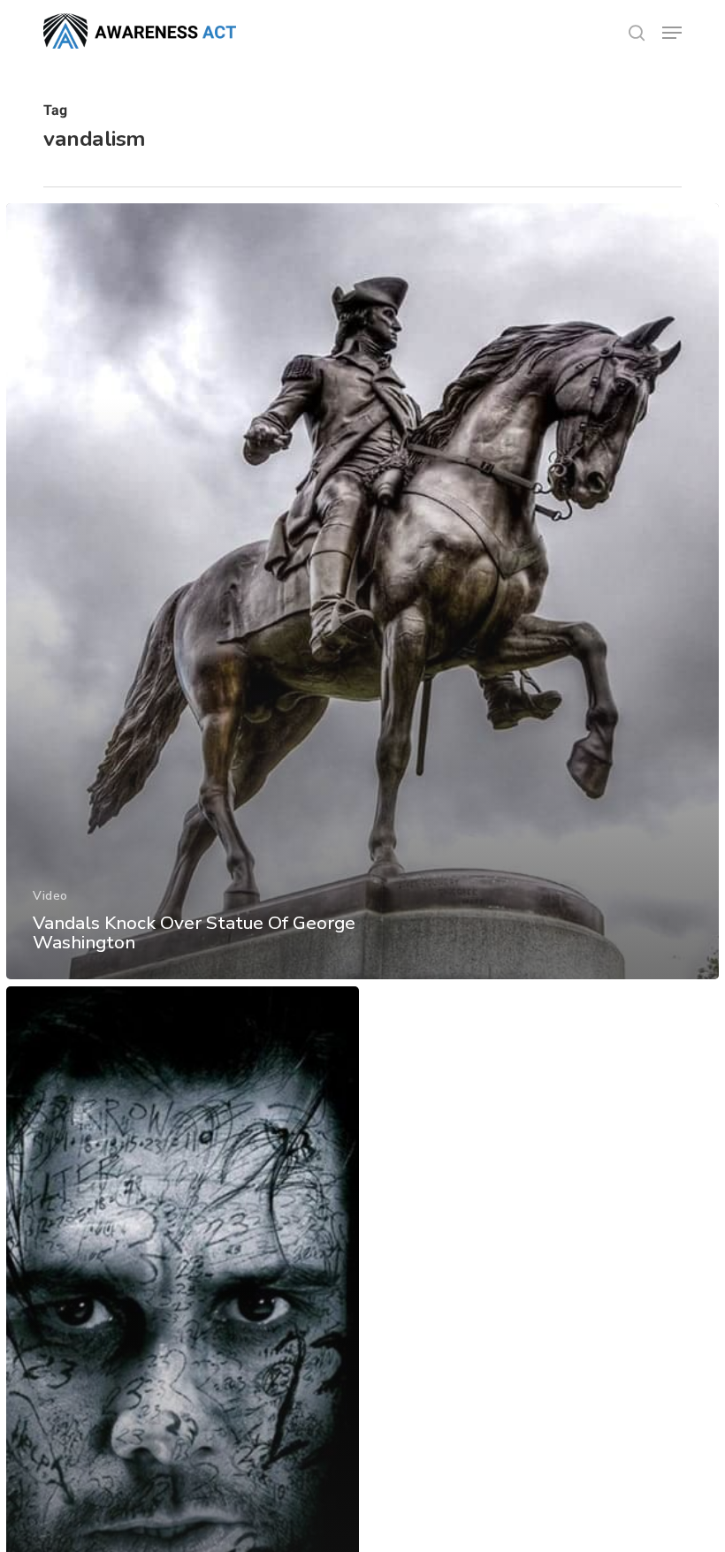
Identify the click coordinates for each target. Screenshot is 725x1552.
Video (50, 895)
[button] (672, 33)
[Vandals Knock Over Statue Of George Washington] (362, 591)
